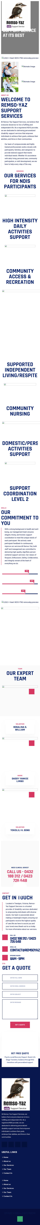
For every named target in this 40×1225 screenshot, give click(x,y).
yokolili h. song (20, 830)
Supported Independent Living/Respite (20, 370)
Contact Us (8, 1173)
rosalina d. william (20, 728)
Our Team (7, 1169)
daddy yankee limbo (20, 780)
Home (6, 1157)
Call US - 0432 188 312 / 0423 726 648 (20, 876)
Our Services (9, 1165)
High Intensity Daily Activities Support (20, 229)
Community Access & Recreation (20, 277)
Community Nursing (20, 411)
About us (7, 1161)
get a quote (20, 1025)
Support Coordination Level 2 (20, 494)
